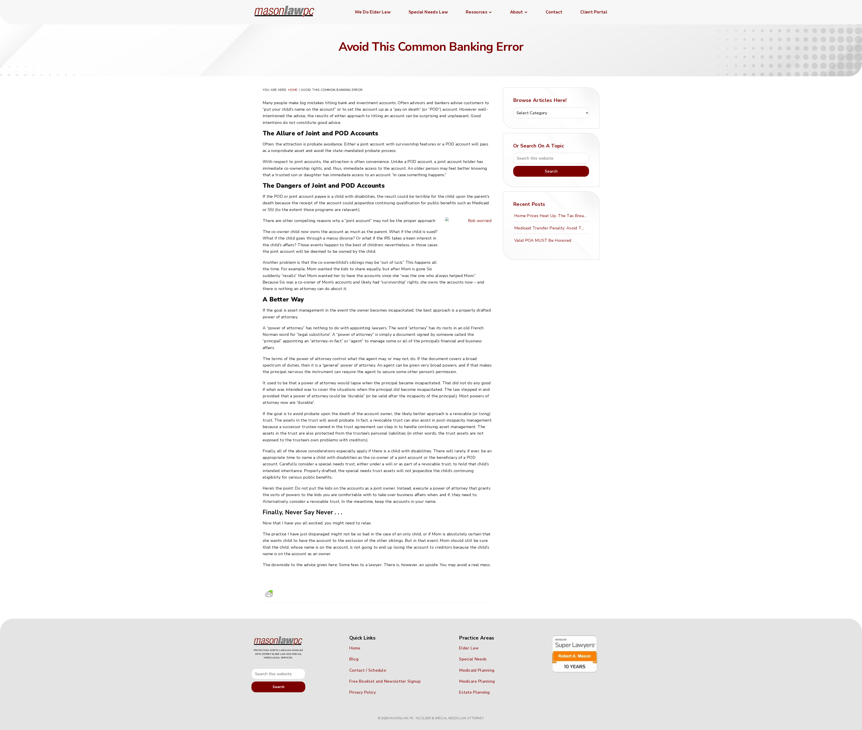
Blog (353, 659)
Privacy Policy (362, 692)
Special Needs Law (428, 12)
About (516, 12)
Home (293, 90)
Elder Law (469, 648)
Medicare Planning (477, 681)
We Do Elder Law (373, 12)
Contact (554, 12)
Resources (476, 12)
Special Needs (473, 659)
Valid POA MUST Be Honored (543, 240)
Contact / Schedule (367, 670)
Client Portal (593, 12)
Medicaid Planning (476, 670)
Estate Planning (474, 692)
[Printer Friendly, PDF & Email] (269, 595)
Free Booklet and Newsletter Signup (385, 681)
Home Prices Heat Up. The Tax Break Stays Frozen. (550, 215)
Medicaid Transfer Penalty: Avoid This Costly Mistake (550, 228)
